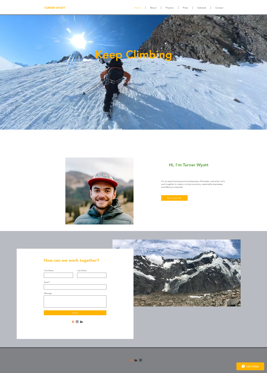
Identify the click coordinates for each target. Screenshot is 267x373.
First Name (49, 270)
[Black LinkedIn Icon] (136, 360)
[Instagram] (77, 321)
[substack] (73, 321)
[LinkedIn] (81, 321)
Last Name (82, 270)
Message (48, 293)
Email (46, 282)
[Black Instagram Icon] (140, 360)
